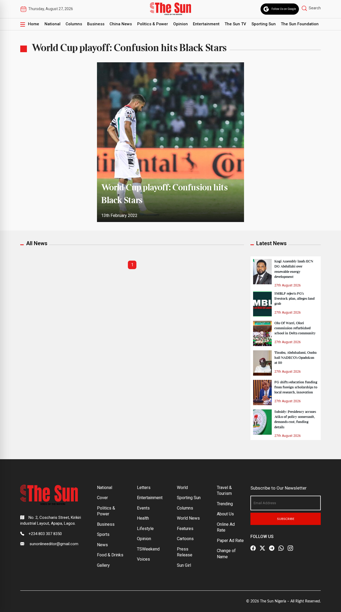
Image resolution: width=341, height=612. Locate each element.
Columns (74, 24)
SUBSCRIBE (285, 518)
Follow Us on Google (283, 8)
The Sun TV (235, 24)
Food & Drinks (110, 554)
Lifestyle (145, 528)
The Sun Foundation (300, 24)
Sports (103, 534)
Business (95, 24)
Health (143, 518)
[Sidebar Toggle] (22, 24)
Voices (143, 559)
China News (120, 24)
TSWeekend (148, 549)
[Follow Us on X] (262, 548)
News (102, 544)
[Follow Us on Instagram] (290, 548)
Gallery (103, 565)
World (182, 487)
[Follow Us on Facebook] (253, 548)
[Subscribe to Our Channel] (271, 548)
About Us (225, 513)
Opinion (180, 24)
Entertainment (206, 24)
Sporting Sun (263, 24)
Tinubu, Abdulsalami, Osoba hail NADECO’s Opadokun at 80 (295, 357)
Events (143, 508)
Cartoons (185, 538)
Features (185, 528)
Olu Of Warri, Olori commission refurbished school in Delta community (295, 328)
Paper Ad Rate (230, 540)
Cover (102, 497)
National (52, 24)
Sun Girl (184, 565)
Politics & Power (152, 24)
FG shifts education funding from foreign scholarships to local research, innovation (295, 387)
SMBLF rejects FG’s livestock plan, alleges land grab (294, 298)
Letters (144, 487)
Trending (225, 503)
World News (188, 518)
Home (33, 24)
